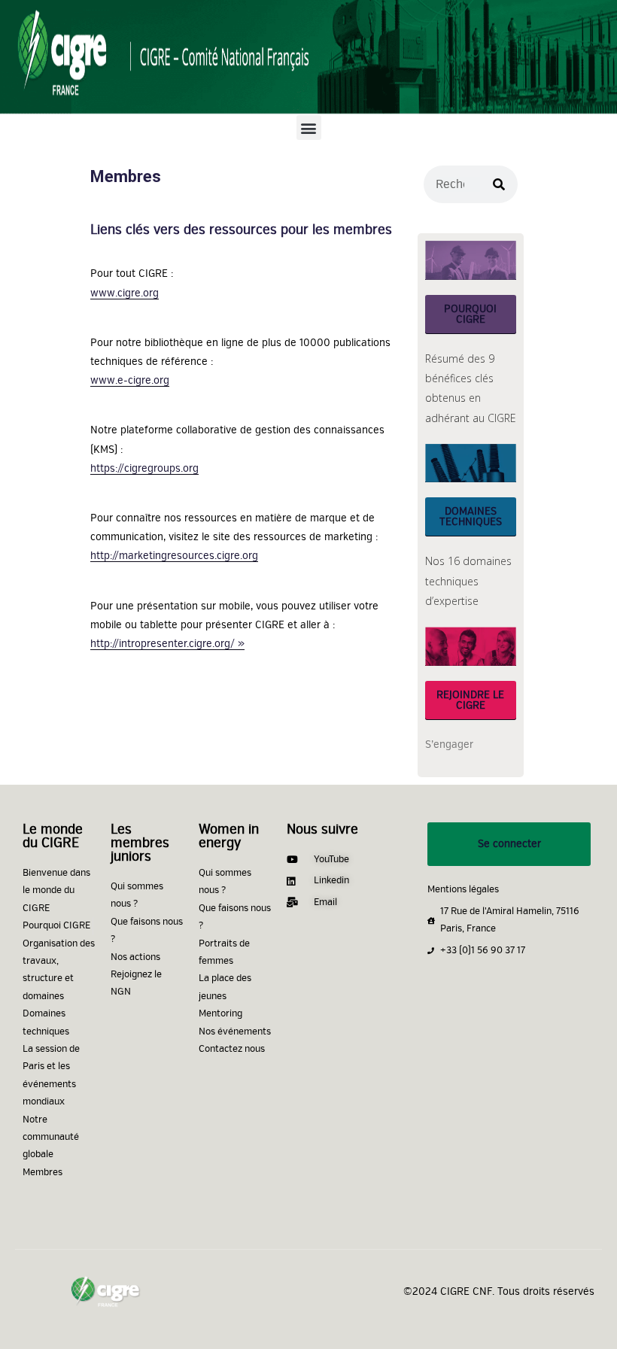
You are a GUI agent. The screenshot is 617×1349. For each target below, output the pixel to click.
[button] (308, 127)
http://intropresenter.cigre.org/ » (167, 643)
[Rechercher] (499, 184)
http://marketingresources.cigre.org (174, 555)
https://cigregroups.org (144, 468)
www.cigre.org (124, 293)
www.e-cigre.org (129, 380)
